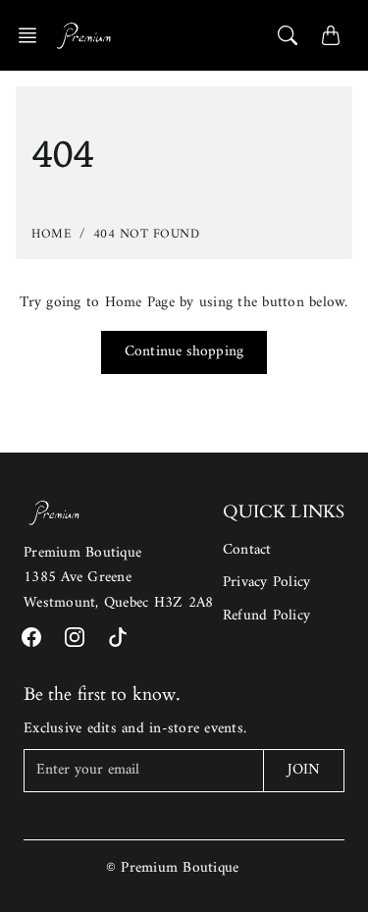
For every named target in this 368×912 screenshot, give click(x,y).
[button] (33, 35)
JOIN (304, 770)
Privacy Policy (267, 582)
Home (51, 234)
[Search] (287, 35)
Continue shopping (184, 352)
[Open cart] (330, 35)
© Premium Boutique (172, 868)
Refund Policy (266, 616)
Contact (247, 550)
